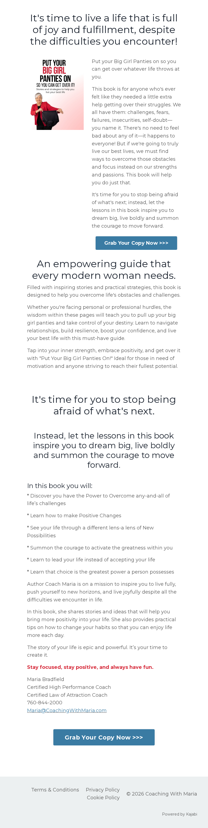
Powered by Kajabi (179, 814)
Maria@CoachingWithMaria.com (67, 711)
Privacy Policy (103, 790)
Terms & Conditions (55, 790)
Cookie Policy (103, 798)
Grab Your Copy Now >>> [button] (136, 243)
